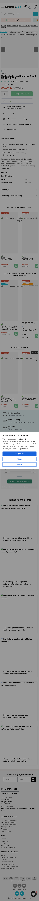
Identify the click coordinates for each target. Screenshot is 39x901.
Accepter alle (19, 454)
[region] (19, 450)
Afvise (19, 464)
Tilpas (20, 459)
